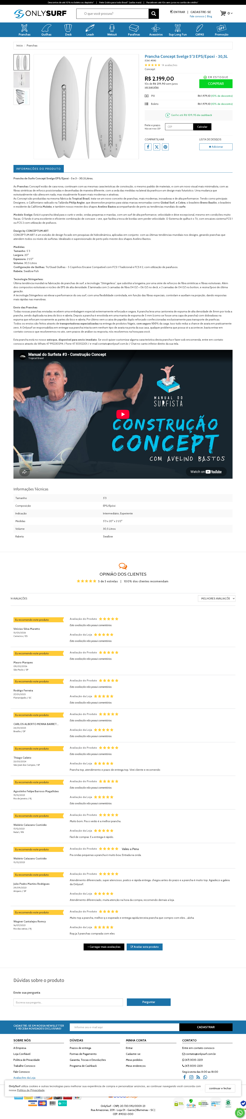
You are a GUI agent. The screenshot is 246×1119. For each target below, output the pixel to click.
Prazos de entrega (80, 1048)
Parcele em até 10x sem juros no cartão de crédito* (172, 2)
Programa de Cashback (83, 1066)
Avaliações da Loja (24, 1077)
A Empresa (19, 1048)
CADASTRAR (206, 1027)
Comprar (216, 84)
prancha (78, 327)
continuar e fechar (220, 1088)
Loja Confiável (21, 1054)
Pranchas (31, 307)
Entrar (179, 12)
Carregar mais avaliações (104, 947)
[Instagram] (192, 1078)
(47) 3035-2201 (193, 1060)
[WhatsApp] (206, 1078)
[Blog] (199, 1078)
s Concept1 (28, 186)
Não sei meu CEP (152, 128)
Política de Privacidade (31, 1090)
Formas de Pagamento (83, 1054)
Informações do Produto (38, 168)
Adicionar (217, 146)
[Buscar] (154, 14)
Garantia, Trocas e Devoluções (88, 1060)
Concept (150, 69)
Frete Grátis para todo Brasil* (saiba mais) (120, 2)
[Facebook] (185, 1078)
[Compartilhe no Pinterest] (165, 146)
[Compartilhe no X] (156, 146)
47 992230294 (54, 343)
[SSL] (179, 1106)
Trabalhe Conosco (24, 1066)
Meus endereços (136, 1066)
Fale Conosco (21, 1071)
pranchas (132, 198)
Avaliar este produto (146, 947)
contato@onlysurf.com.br (200, 1054)
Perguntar (148, 1002)
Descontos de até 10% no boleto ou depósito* (71, 2)
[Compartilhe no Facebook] (148, 146)
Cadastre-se (200, 12)
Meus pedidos (134, 1060)
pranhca (155, 190)
